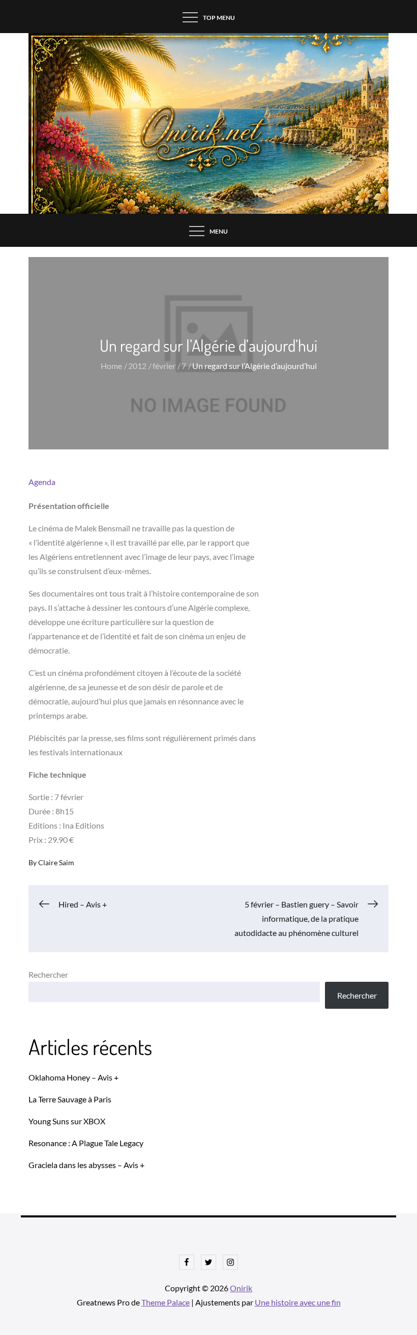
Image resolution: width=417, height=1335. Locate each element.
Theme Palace (165, 1302)
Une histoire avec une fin (298, 1302)
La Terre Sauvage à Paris (69, 1099)
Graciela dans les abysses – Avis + (86, 1165)
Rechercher (48, 974)
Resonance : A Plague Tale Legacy (85, 1143)
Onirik (241, 1288)
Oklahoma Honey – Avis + (73, 1077)
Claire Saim (56, 862)
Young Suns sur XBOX (66, 1121)
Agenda (41, 482)
